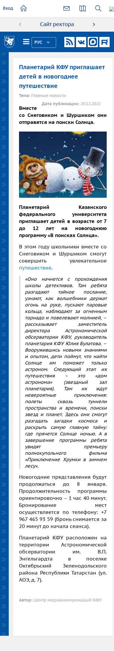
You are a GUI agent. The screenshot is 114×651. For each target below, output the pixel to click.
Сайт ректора (57, 24)
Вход (8, 8)
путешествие (35, 268)
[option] (57, 24)
